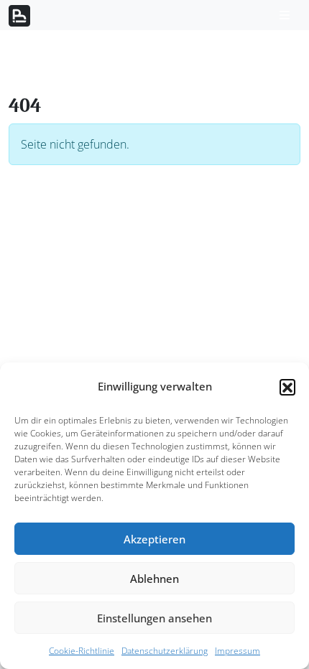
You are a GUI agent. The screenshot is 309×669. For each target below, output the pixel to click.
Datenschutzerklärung (164, 651)
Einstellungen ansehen (154, 618)
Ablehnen (154, 578)
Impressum (237, 651)
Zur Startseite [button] (61, 195)
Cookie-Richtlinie (81, 651)
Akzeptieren (154, 539)
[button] (287, 387)
